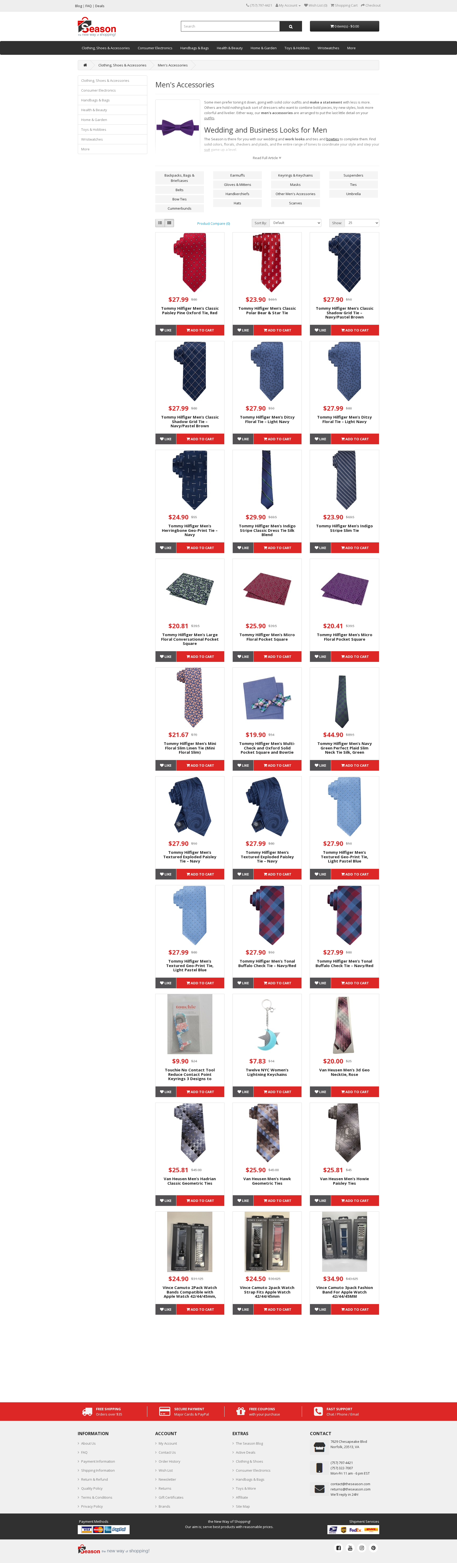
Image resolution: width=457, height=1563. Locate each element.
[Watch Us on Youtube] (350, 1547)
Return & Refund (94, 1479)
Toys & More (246, 1488)
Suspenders (353, 175)
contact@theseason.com (350, 1483)
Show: (337, 223)
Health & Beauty (230, 48)
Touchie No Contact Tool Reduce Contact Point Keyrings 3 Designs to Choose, (190, 1076)
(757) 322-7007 (342, 1468)
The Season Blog (249, 1443)
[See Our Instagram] (361, 1547)
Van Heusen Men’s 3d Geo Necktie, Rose (344, 1072)
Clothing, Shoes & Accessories (106, 48)
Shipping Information (98, 1470)
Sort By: (261, 223)
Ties (353, 184)
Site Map (243, 1506)
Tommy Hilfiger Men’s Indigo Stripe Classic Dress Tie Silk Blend (267, 530)
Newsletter (167, 1479)
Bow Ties (179, 199)
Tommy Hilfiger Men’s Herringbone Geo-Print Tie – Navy (190, 530)
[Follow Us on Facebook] (338, 1547)
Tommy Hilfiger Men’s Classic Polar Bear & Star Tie (267, 310)
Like (167, 330)
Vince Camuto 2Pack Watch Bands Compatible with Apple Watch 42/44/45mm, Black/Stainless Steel (190, 1294)
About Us (88, 1443)
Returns (165, 1488)
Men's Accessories (173, 65)
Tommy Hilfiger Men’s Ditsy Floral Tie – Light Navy (267, 419)
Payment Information (98, 1461)
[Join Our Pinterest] (373, 1547)
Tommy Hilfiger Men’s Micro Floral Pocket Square (267, 637)
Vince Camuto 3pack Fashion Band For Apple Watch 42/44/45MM (344, 1292)
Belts (180, 189)
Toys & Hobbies (297, 48)
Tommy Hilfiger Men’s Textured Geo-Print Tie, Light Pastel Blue (344, 857)
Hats (237, 203)
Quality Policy (92, 1488)
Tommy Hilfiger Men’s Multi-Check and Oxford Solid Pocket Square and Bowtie (267, 748)
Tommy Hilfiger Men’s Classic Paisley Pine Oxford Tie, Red (190, 310)
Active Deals (245, 1452)
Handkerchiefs (237, 193)
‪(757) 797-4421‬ (342, 1462)
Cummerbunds (179, 208)
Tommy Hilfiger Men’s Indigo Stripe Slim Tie (344, 528)
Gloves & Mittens (237, 184)
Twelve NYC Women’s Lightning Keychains (267, 1072)
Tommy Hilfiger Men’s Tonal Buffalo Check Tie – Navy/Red (267, 963)
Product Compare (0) (213, 223)
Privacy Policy (92, 1506)
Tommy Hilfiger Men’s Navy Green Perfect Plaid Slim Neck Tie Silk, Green (344, 748)
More (351, 48)
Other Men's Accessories (296, 193)
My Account (168, 1443)
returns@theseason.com (351, 1489)
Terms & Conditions (96, 1497)
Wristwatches (328, 48)
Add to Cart (202, 330)
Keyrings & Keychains (295, 175)
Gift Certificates (171, 1497)
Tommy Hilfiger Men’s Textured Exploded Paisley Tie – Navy (189, 857)
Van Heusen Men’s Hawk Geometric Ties (267, 1181)
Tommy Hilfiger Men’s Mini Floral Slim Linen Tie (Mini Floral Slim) (190, 748)
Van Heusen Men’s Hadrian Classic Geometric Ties (190, 1181)
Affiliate (242, 1497)
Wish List (166, 1470)
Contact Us (167, 1452)
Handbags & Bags (194, 48)
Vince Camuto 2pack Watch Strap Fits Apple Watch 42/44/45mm (267, 1292)
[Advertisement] (267, 1357)
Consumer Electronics (155, 48)
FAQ (84, 1452)
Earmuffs (237, 175)
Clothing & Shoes (249, 1461)
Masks (295, 184)
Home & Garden (264, 48)
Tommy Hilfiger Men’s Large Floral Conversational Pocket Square (190, 639)
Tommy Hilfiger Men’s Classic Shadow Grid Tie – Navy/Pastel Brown (344, 313)
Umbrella (353, 193)
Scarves (295, 203)
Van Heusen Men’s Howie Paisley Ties (344, 1181)
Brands (164, 1506)
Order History (169, 1461)
